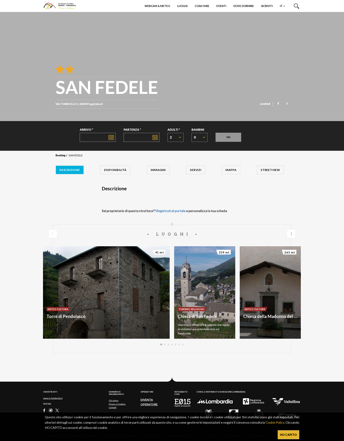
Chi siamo (113, 400)
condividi (265, 104)
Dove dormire (243, 6)
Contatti (112, 407)
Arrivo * (86, 129)
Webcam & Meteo (157, 6)
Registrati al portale (171, 211)
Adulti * (174, 129)
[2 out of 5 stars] (69, 69)
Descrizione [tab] (69, 170)
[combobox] (175, 137)
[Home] (61, 6)
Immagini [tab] (158, 170)
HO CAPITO (288, 434)
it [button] (281, 6)
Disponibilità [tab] (115, 170)
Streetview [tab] (270, 170)
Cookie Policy (275, 422)
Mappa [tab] (231, 170)
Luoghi (182, 6)
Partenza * (132, 129)
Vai (228, 137)
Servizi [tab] (195, 170)
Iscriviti (267, 6)
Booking (61, 155)
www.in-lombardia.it (53, 398)
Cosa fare (202, 6)
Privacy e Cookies (117, 404)
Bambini (198, 129)
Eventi (221, 6)
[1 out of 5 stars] (60, 69)
